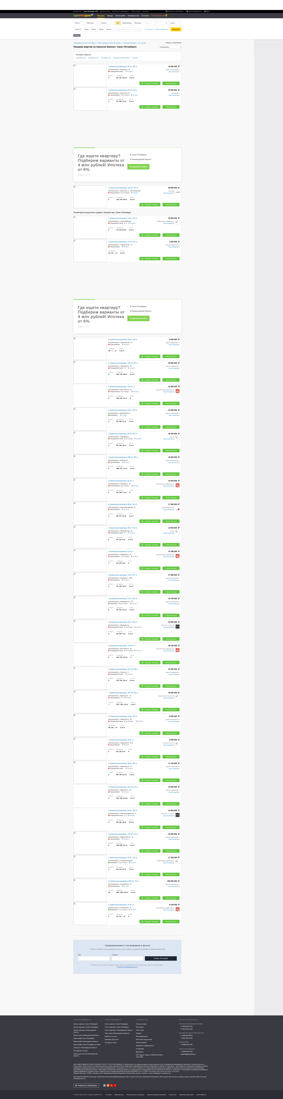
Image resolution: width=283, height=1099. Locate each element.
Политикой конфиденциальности (127, 967)
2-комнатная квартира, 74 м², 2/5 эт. (122, 218)
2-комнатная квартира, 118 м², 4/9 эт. (123, 188)
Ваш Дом (171, 191)
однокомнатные (81, 58)
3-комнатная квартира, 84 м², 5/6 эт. (122, 810)
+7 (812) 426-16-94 (186, 1029)
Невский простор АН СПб (166, 696)
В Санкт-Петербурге (138, 155)
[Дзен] (115, 1085)
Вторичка (138, 23)
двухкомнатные (93, 58)
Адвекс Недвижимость (173, 70)
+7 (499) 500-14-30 (186, 1044)
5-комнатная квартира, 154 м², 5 (121, 387)
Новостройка (127, 23)
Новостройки (120, 16)
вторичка (135, 58)
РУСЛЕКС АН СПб (168, 743)
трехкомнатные (106, 58)
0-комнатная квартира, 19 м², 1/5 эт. (122, 339)
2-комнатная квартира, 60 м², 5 (121, 481)
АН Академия (175, 93)
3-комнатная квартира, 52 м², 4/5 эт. (122, 66)
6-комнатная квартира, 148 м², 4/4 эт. (123, 834)
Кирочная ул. (124, 696)
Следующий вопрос (138, 167)
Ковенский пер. (125, 531)
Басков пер (123, 93)
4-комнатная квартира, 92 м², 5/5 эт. (122, 410)
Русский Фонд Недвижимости (165, 390)
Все (118, 23)
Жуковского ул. (124, 625)
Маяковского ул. (125, 413)
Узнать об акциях (161, 958)
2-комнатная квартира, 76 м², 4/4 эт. (122, 598)
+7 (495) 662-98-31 (186, 1035)
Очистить (149, 29)
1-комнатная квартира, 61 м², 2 (121, 551)
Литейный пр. (124, 884)
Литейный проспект (126, 860)
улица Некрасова (125, 221)
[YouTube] (111, 1085)
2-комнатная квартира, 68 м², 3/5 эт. (122, 763)
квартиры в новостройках (121, 58)
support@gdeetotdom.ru (188, 1054)
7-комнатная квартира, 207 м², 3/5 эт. (123, 693)
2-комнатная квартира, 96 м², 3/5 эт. (122, 434)
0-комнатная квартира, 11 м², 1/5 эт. (122, 242)
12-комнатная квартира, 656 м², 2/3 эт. (123, 881)
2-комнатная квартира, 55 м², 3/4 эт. (122, 528)
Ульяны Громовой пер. (127, 813)
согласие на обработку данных (180, 1076)
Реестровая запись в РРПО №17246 (159, 1071)
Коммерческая (133, 16)
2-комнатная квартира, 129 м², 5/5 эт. (123, 363)
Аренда (110, 16)
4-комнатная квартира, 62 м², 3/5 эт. (122, 622)
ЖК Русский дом (135, 191)
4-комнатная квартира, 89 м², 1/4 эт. (122, 504)
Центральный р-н (113, 69)
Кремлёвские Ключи (168, 507)
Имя (79, 955)
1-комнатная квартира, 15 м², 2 (121, 905)
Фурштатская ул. (125, 837)
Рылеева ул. (124, 460)
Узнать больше (171, 83)
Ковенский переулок (126, 507)
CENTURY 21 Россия (167, 625)
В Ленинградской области (140, 159)
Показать (176, 29)
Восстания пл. (124, 648)
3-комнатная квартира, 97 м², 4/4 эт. (122, 90)
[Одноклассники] (108, 1085)
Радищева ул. (124, 436)
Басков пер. (124, 69)
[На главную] (84, 15)
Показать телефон (151, 83)
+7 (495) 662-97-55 (186, 1026)
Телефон (114, 955)
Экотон (172, 437)
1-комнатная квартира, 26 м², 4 (121, 740)
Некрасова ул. (124, 366)
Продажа (100, 16)
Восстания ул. (124, 389)
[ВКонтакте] (104, 1085)
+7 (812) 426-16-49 (186, 1038)
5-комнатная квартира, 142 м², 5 (121, 646)
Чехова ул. (123, 672)
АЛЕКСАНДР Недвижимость (165, 221)
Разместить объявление (87, 1085)
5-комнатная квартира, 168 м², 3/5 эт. (123, 457)
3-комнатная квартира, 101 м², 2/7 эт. (123, 787)
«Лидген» (96, 1071)
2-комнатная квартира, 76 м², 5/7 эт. (122, 575)
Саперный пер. (125, 245)
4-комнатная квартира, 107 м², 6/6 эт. (123, 669)
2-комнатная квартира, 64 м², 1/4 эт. (122, 858)
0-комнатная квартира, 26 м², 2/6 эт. (122, 716)
